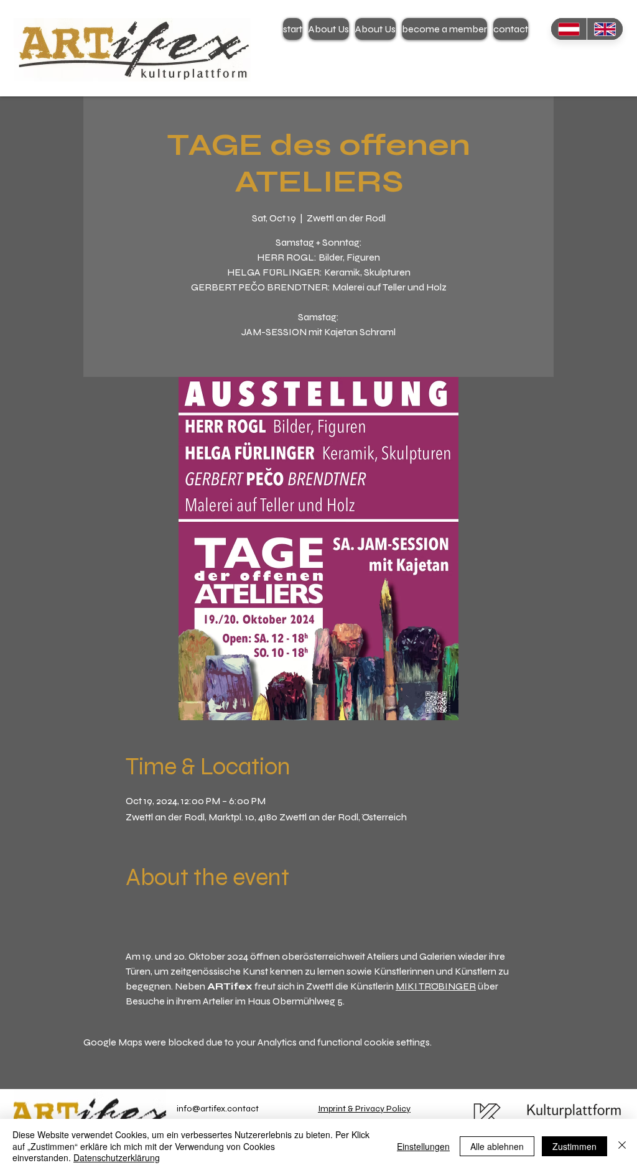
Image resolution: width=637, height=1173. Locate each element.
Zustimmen (574, 1146)
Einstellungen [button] (423, 1146)
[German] (569, 29)
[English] (605, 29)
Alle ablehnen (497, 1146)
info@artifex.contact (218, 1108)
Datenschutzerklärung (116, 1157)
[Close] (622, 1146)
